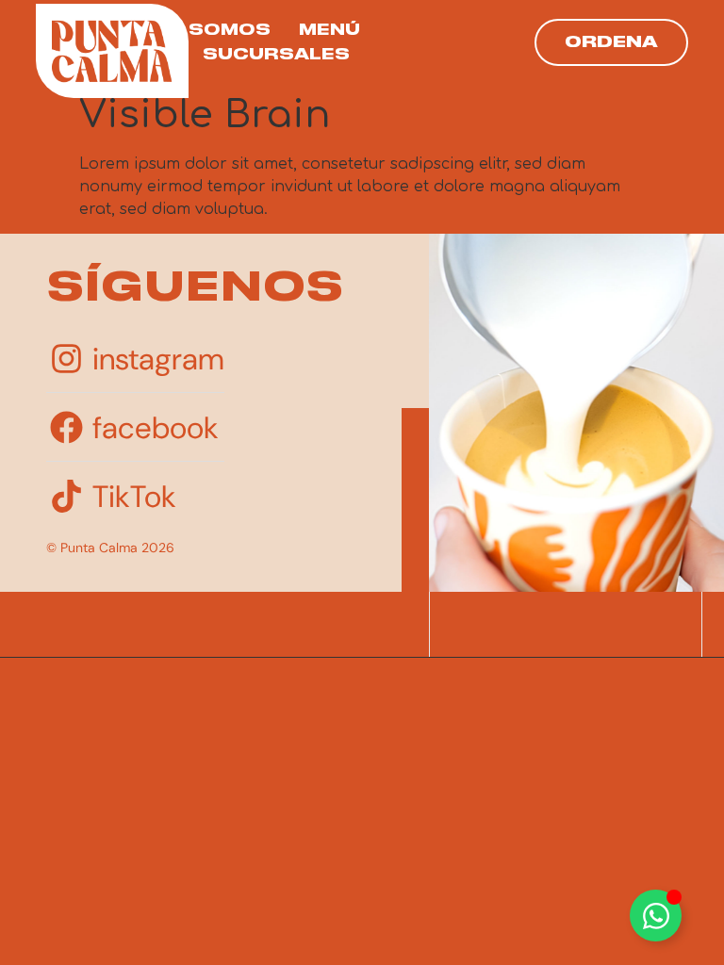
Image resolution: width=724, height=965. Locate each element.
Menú (329, 30)
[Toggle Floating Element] (656, 915)
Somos (230, 30)
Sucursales (276, 54)
